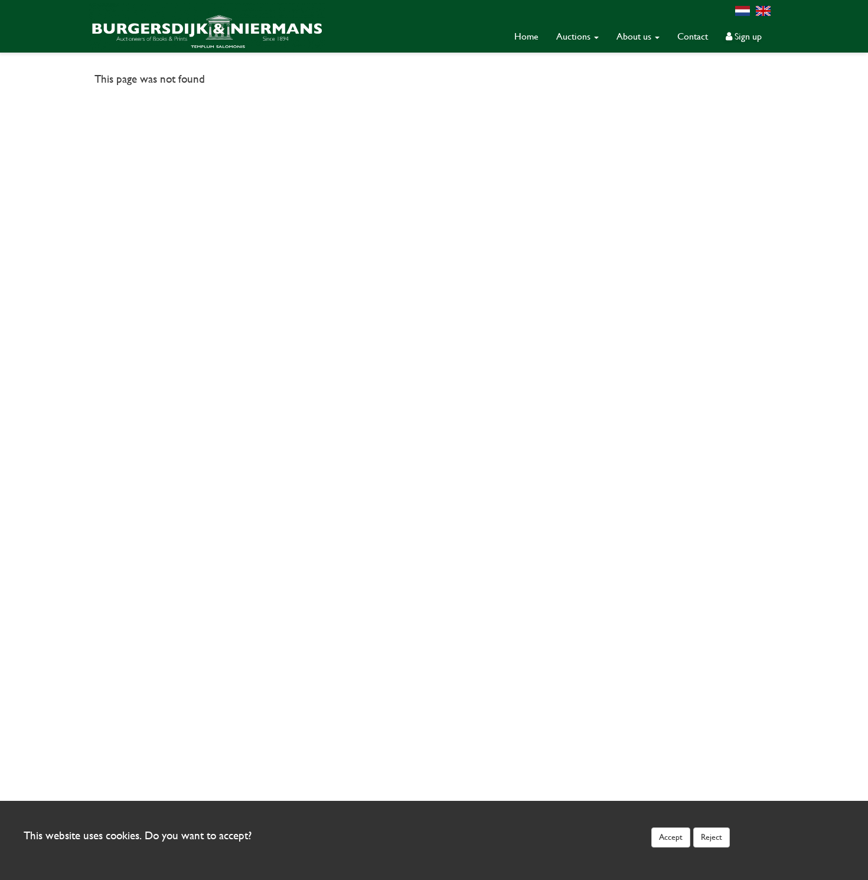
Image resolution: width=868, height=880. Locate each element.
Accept (671, 837)
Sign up (747, 36)
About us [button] (635, 36)
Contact (692, 36)
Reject (711, 837)
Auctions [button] (574, 36)
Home (526, 36)
